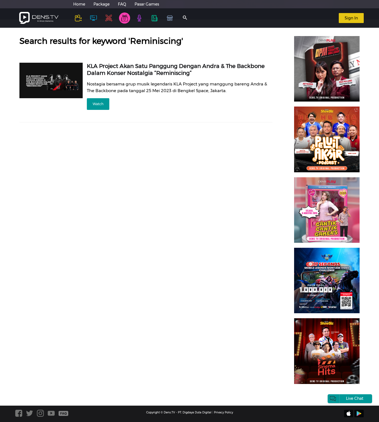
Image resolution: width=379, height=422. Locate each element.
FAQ (122, 4)
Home (79, 4)
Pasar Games (147, 4)
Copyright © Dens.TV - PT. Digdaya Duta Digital (178, 412)
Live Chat (354, 398)
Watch (98, 104)
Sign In (351, 18)
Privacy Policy (223, 412)
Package (102, 4)
